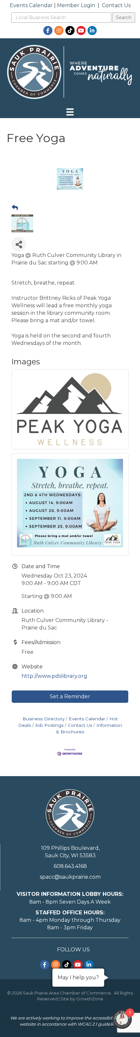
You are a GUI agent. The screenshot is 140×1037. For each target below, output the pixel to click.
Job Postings (49, 725)
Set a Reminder (70, 696)
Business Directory (43, 718)
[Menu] (70, 112)
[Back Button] (15, 208)
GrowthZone (89, 998)
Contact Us (116, 5)
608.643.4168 (70, 866)
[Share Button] (18, 244)
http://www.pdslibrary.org (54, 676)
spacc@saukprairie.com (70, 877)
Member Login (76, 5)
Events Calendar (31, 5)
